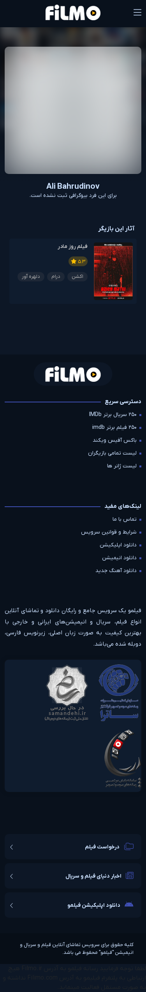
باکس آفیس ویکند (115, 440)
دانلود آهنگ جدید (116, 570)
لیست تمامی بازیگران (112, 453)
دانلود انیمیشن (119, 558)
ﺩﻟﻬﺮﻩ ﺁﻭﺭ (31, 276)
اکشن (77, 276)
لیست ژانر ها (122, 466)
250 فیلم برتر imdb (114, 427)
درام (55, 276)
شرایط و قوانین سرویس (109, 532)
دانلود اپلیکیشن (118, 545)
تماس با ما (125, 519)
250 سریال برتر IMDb (113, 414)
